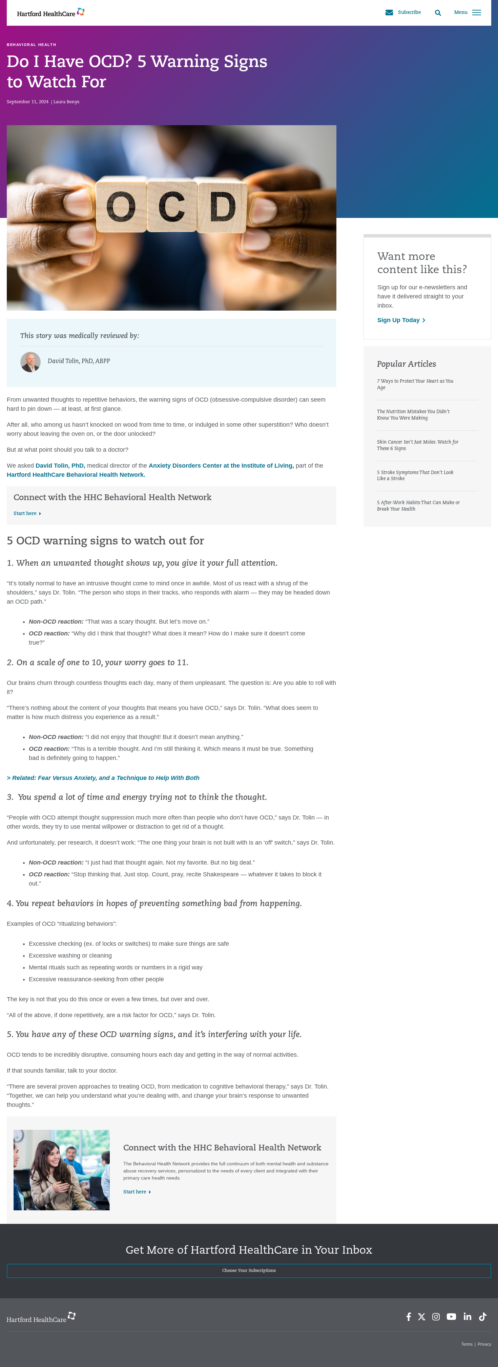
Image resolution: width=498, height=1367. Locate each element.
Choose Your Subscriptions (249, 1271)
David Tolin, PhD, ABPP (79, 362)
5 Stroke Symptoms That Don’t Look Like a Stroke (415, 476)
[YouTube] (451, 1316)
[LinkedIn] (467, 1317)
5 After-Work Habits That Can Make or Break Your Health (418, 506)
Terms (467, 1344)
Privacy (484, 1344)
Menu (461, 12)
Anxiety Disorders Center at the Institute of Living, (221, 465)
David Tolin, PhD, (60, 465)
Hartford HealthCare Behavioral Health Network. (76, 474)
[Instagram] (436, 1317)
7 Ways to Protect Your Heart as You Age (415, 384)
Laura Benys (67, 102)
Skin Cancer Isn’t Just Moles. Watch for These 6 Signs (418, 445)
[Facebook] (409, 1317)
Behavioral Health (31, 45)
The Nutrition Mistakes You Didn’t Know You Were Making (413, 415)
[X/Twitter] (421, 1317)
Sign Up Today (398, 320)
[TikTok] (483, 1317)
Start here (25, 513)
